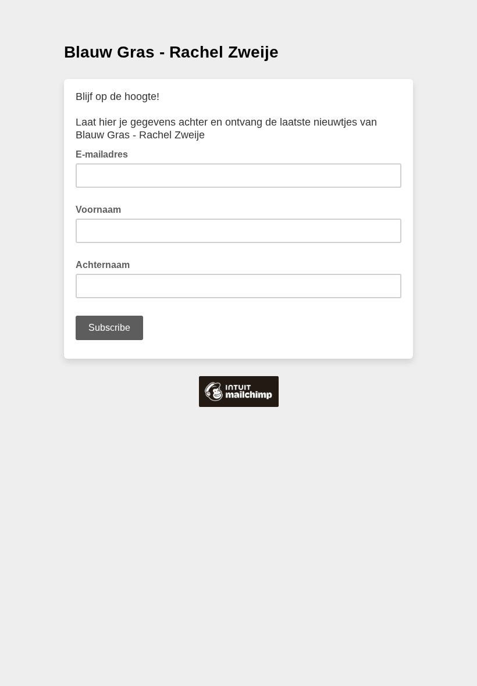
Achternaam (103, 265)
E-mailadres (105, 153)
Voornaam (98, 210)
